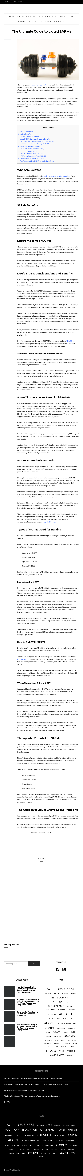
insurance (61, 1028)
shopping (57, 1043)
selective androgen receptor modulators (56, 176)
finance (62, 1009)
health (42, 833)
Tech (41, 21)
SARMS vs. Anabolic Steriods (29, 146)
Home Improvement (68, 1024)
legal (66, 1032)
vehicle (71, 1051)
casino (73, 993)
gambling (52, 1015)
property (60, 1040)
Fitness (34, 833)
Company (65, 997)
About (13, 2)
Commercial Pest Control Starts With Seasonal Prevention (27, 1014)
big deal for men (50, 522)
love (49, 1036)
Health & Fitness (43, 16)
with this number (23, 659)
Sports (48, 21)
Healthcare (55, 1019)
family (70, 1006)
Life (73, 1032)
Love (18, 16)
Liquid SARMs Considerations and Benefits (34, 139)
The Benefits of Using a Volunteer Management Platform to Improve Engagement (27, 1027)
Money (72, 16)
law (48, 1032)
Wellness (58, 1055)
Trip (62, 1051)
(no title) (7, 1102)
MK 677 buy (70, 341)
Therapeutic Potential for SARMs (31, 159)
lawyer (57, 1032)
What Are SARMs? (25, 131)
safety (48, 1043)
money (70, 1036)
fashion (51, 1009)
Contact (21, 2)
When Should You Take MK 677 (33, 156)
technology (62, 1047)
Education (62, 16)
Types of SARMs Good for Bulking (31, 149)
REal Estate (72, 1040)
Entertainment (28, 16)
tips (72, 1047)
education (61, 1002)
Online (49, 1040)
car (57, 993)
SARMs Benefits (24, 134)
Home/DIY (57, 21)
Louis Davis (41, 859)
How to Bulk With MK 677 (32, 154)
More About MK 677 (29, 151)
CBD (52, 998)
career (65, 993)
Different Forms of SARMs (28, 136)
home (50, 1023)
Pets (54, 16)
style (75, 1043)
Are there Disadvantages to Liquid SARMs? (37, 141)
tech (51, 1047)
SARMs (50, 833)
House (50, 1028)
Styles (30, 21)
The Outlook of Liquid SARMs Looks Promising (36, 161)
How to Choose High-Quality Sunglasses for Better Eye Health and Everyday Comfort (26, 989)
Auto (65, 21)
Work (70, 1055)
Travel (11, 16)
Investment (72, 1028)
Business (66, 988)
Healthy (68, 1019)
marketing (58, 1036)
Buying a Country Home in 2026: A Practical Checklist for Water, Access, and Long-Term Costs (28, 1002)
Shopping (22, 21)
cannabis (48, 993)
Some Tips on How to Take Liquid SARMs (33, 144)
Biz (36, 21)
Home (6, 2)
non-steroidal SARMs (40, 85)
